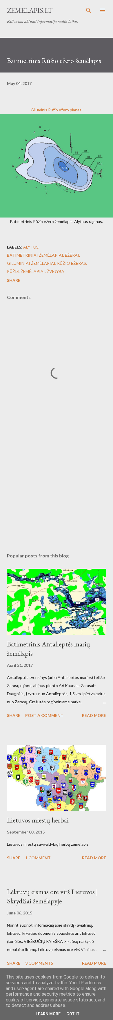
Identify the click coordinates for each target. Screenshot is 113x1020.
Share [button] (13, 280)
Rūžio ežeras (71, 263)
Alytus (31, 246)
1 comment (38, 857)
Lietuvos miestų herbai (38, 820)
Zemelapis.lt (29, 10)
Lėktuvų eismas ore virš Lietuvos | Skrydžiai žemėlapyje (52, 896)
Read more (94, 715)
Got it (73, 1014)
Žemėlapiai (33, 271)
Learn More (48, 1014)
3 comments (39, 963)
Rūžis (13, 271)
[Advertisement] (56, 493)
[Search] (88, 10)
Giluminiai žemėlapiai (31, 263)
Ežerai (72, 255)
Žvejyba (55, 271)
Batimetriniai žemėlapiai (35, 255)
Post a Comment (44, 715)
